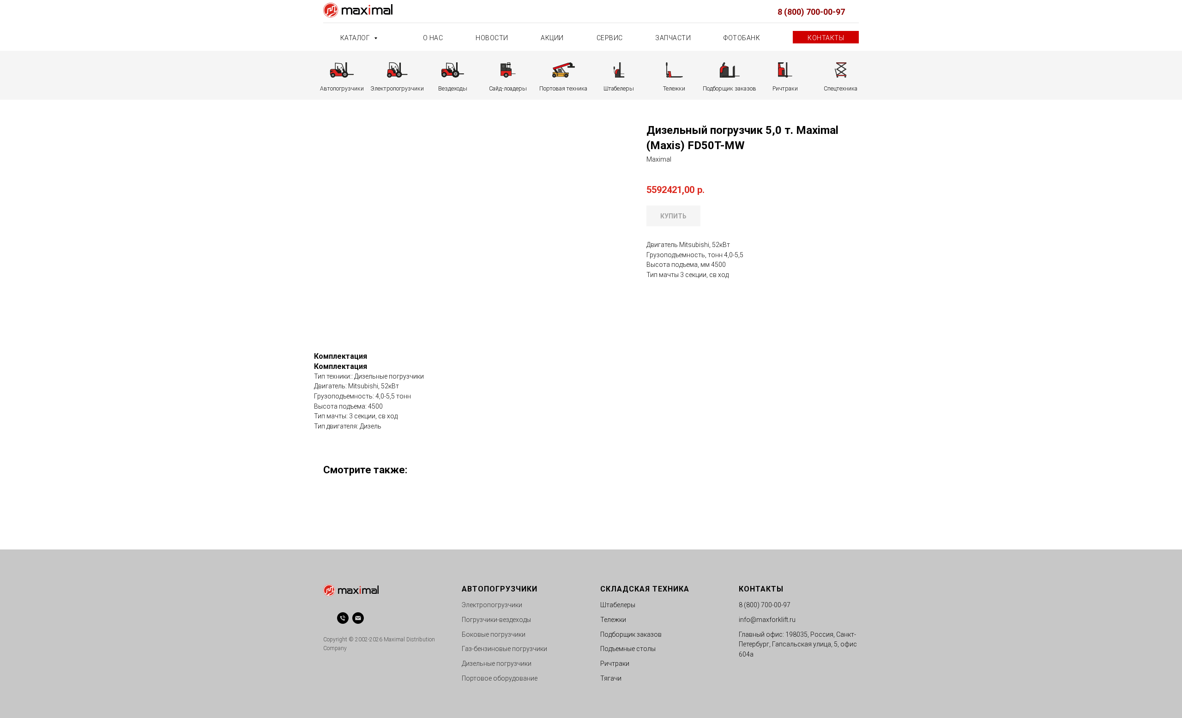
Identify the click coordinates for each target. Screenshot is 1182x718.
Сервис (610, 38)
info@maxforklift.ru (767, 619)
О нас (433, 38)
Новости (492, 38)
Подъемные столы (628, 648)
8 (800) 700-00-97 (811, 12)
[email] (358, 618)
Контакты (826, 38)
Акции (552, 38)
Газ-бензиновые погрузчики (504, 648)
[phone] (343, 618)
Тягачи (610, 678)
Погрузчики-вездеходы (496, 619)
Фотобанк (742, 38)
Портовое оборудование (499, 678)
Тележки (613, 619)
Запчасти (673, 38)
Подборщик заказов (631, 634)
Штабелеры (617, 605)
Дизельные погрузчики (496, 663)
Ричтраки (614, 663)
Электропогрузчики (492, 605)
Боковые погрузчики (493, 634)
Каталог (356, 38)
